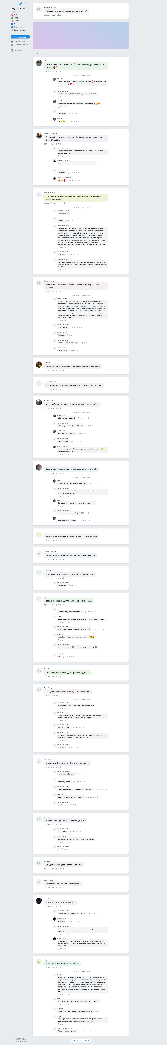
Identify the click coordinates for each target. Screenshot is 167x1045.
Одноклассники (20, 30)
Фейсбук (17, 24)
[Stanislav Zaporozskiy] (39, 135)
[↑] (63, 15)
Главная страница (21, 42)
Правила (17, 1039)
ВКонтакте (18, 27)
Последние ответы (21, 45)
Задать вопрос (20, 37)
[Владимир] (39, 364)
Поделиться (70, 15)
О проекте (20, 1038)
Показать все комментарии (81, 75)
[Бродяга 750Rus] (39, 402)
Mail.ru (16, 15)
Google (16, 18)
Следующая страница (80, 1040)
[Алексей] (39, 467)
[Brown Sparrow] (39, 901)
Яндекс (17, 21)
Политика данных (20, 1041)
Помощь (23, 1039)
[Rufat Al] (39, 63)
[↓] (66, 15)
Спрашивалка (19, 50)
